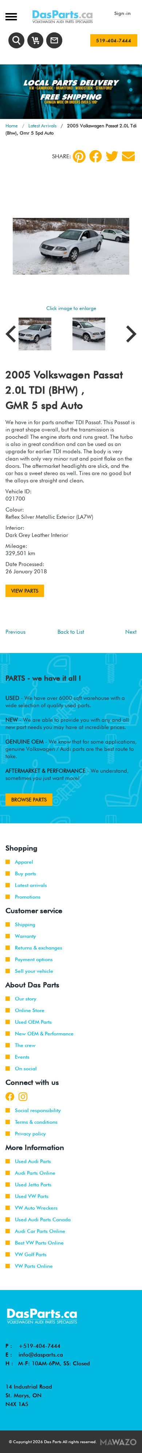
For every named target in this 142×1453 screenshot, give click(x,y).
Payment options (34, 959)
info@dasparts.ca (41, 1355)
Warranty (25, 936)
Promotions (27, 897)
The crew (25, 1045)
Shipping (25, 924)
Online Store (29, 1010)
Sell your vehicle (34, 971)
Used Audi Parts (33, 1161)
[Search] (16, 40)
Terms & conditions (36, 1122)
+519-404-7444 (39, 1346)
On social (26, 1068)
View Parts (24, 591)
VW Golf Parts (31, 1254)
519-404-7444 (113, 40)
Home (11, 125)
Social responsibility (38, 1110)
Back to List (71, 632)
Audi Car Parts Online (40, 1231)
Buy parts (25, 873)
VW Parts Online (34, 1266)
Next (131, 632)
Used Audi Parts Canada (43, 1219)
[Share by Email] (128, 156)
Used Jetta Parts (33, 1184)
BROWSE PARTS (29, 800)
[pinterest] (79, 156)
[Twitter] (112, 156)
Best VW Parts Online (39, 1243)
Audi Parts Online (35, 1173)
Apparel (24, 862)
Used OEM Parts (33, 1022)
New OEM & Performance (44, 1033)
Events (22, 1057)
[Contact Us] (54, 40)
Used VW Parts (31, 1196)
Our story (25, 999)
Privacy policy (30, 1133)
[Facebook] (95, 156)
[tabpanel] (71, 91)
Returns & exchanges (38, 948)
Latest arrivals (31, 885)
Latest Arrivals (42, 125)
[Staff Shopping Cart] (35, 40)
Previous (15, 632)
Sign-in (122, 13)
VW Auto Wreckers (36, 1208)
